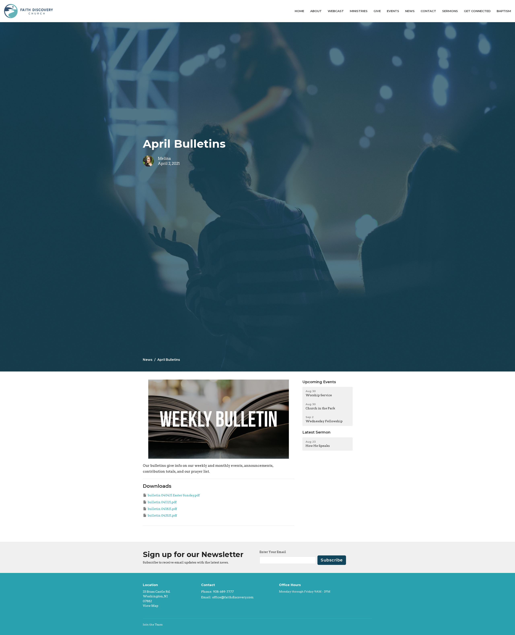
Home (299, 11)
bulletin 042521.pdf (162, 515)
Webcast (336, 11)
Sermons (450, 11)
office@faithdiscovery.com (233, 597)
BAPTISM (504, 11)
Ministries (359, 11)
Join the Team (153, 624)
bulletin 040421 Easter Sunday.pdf (174, 495)
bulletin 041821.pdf (162, 509)
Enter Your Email (273, 552)
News (410, 11)
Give (377, 11)
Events (393, 11)
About (316, 11)
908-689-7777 (223, 591)
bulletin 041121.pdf (162, 502)
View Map (150, 606)
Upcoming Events (319, 382)
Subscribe (332, 560)
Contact (428, 11)
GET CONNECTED (477, 11)
